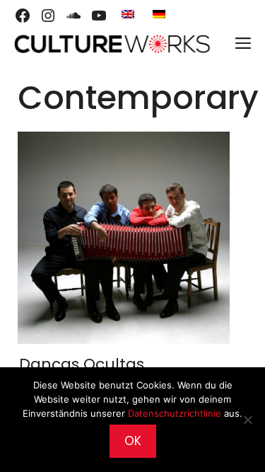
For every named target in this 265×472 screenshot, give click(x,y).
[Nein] (247, 420)
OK (132, 440)
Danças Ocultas (81, 364)
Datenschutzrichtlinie (174, 413)
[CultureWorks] (112, 44)
